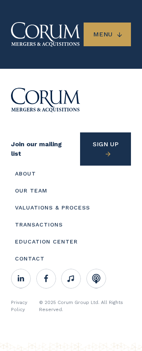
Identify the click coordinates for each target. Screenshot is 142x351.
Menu (102, 34)
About (25, 173)
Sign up (105, 144)
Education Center (46, 241)
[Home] (45, 99)
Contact (30, 258)
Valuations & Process (52, 207)
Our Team (31, 190)
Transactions (39, 224)
